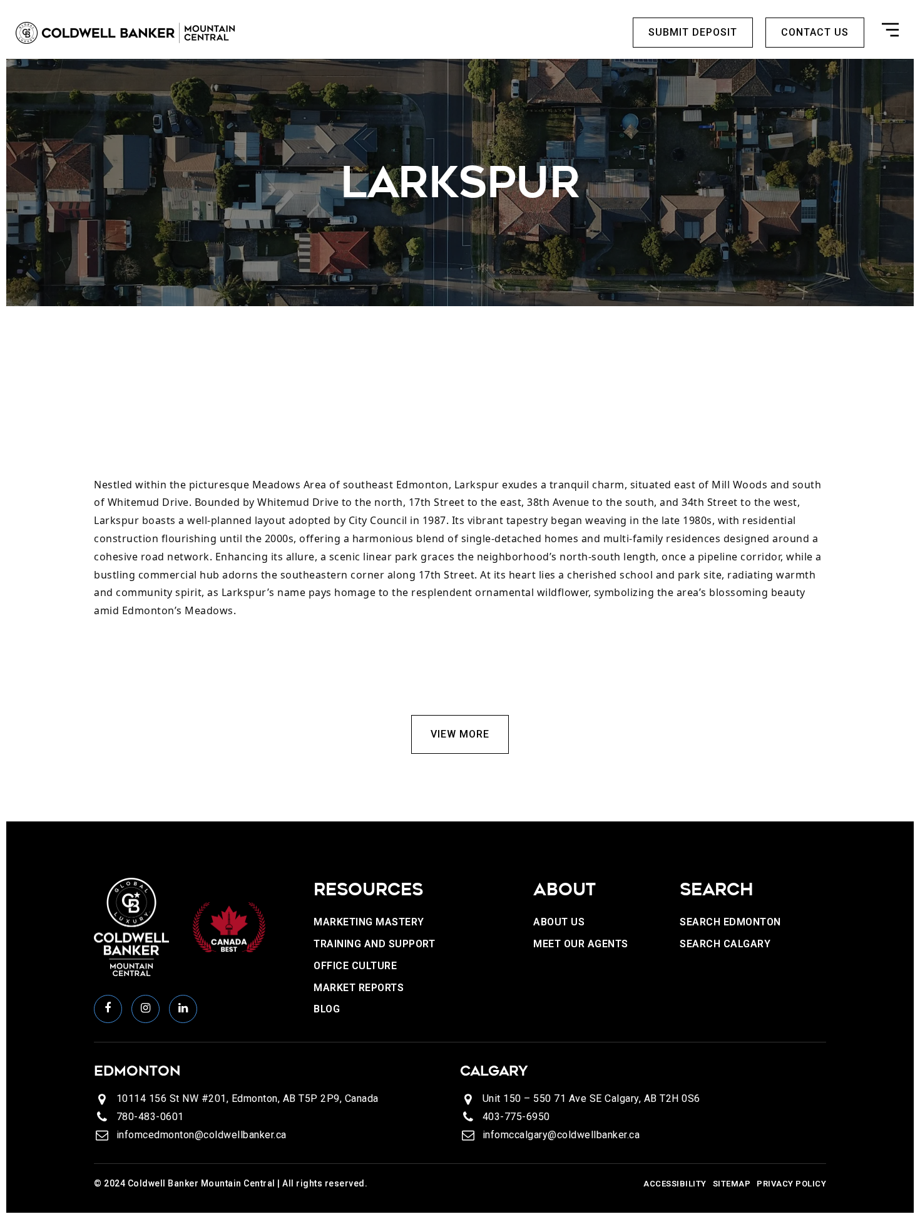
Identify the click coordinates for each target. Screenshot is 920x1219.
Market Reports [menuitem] (359, 988)
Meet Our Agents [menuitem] (580, 944)
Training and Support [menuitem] (374, 944)
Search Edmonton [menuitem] (730, 922)
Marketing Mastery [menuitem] (369, 922)
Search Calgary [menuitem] (725, 944)
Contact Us (815, 32)
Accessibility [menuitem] (675, 1183)
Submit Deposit (692, 32)
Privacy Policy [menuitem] (791, 1183)
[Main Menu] (890, 32)
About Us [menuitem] (559, 922)
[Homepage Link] (125, 32)
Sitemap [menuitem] (732, 1183)
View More (460, 734)
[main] (460, 440)
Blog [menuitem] (327, 1009)
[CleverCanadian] (228, 926)
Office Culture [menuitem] (355, 966)
